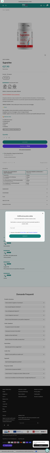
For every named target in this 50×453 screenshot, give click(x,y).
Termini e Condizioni (33, 232)
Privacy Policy (23, 232)
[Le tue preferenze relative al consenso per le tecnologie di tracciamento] (2, 1)
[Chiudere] (42, 213)
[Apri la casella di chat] (47, 450)
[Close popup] (48, 442)
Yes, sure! (41, 445)
